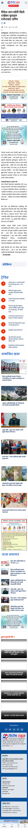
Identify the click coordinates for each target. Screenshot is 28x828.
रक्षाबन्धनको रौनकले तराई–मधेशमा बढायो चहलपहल (14, 511)
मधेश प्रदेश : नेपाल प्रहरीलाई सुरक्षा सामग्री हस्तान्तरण (14, 457)
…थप (11, 746)
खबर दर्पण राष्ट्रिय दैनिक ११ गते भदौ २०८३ (17, 562)
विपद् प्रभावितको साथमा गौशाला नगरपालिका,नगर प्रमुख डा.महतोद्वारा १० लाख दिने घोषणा (13, 378)
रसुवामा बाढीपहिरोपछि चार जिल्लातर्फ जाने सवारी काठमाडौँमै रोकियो (13, 404)
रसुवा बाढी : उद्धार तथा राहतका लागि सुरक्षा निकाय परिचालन (12, 431)
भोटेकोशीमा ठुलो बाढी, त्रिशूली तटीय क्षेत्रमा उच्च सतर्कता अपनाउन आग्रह (12, 484)
